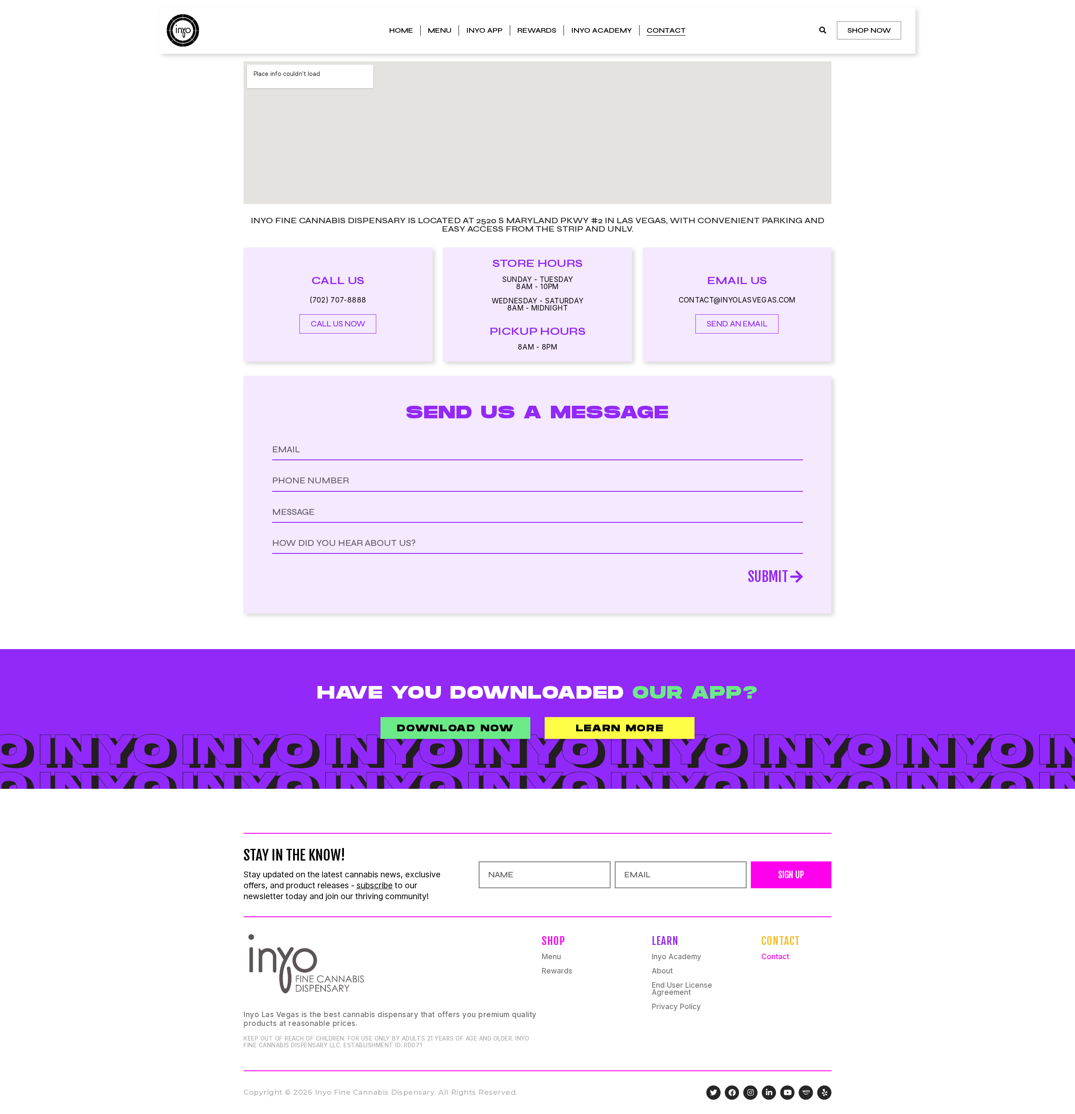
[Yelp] (824, 1092)
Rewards (536, 30)
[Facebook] (732, 1092)
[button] (823, 30)
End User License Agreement (682, 989)
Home (401, 30)
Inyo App (484, 30)
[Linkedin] (769, 1092)
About (662, 971)
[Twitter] (713, 1092)
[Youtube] (787, 1092)
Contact (666, 30)
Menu (439, 30)
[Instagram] (750, 1092)
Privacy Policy (676, 1006)
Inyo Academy (601, 30)
